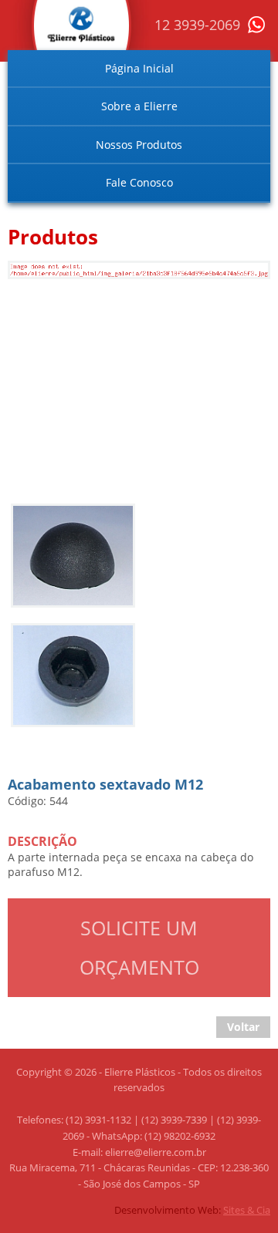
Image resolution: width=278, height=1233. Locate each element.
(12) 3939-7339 (174, 1120)
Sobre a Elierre (139, 106)
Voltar (243, 1026)
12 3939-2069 (197, 24)
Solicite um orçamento (139, 947)
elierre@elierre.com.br (155, 1152)
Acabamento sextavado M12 (88, 275)
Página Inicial (139, 68)
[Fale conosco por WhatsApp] (256, 29)
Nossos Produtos (139, 144)
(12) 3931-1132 (98, 1120)
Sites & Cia (246, 1210)
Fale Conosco (139, 182)
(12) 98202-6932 (179, 1136)
